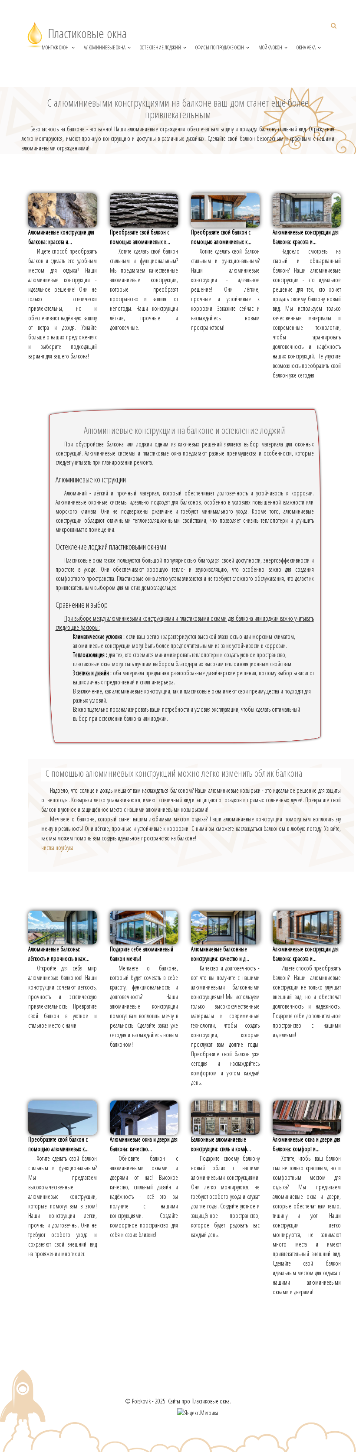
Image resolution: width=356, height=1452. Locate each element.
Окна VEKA (306, 47)
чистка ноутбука (57, 847)
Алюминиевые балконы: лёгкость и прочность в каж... (58, 954)
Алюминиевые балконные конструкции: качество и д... (220, 954)
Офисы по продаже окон (219, 47)
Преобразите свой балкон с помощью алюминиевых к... (140, 237)
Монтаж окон (55, 47)
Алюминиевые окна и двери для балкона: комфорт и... (306, 1144)
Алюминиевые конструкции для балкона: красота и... (61, 237)
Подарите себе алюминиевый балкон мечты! (141, 954)
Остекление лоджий (160, 47)
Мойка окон (270, 47)
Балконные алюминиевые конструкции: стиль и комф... (221, 1144)
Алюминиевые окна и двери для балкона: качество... (144, 1144)
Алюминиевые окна (104, 47)
